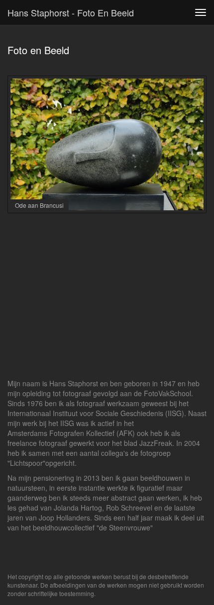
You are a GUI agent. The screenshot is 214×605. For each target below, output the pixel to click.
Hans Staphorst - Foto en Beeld (70, 12)
